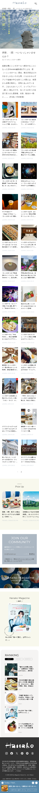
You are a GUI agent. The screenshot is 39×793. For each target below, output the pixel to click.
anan (4, 778)
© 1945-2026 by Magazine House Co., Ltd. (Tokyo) (19, 775)
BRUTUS (8, 778)
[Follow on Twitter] (17, 753)
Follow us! (19, 584)
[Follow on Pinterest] (22, 753)
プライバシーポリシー (24, 559)
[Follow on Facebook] (11, 753)
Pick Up (19, 486)
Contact (19, 771)
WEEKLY (18, 659)
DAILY (9, 659)
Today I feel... (10, 783)
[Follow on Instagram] (6, 753)
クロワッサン (23, 778)
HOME (4, 8)
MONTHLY (28, 659)
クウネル (34, 778)
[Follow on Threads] (32, 753)
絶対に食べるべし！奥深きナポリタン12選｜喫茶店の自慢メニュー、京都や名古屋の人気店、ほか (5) (23, 786)
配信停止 (32, 554)
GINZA (29, 778)
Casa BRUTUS (15, 778)
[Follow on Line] (27, 753)
